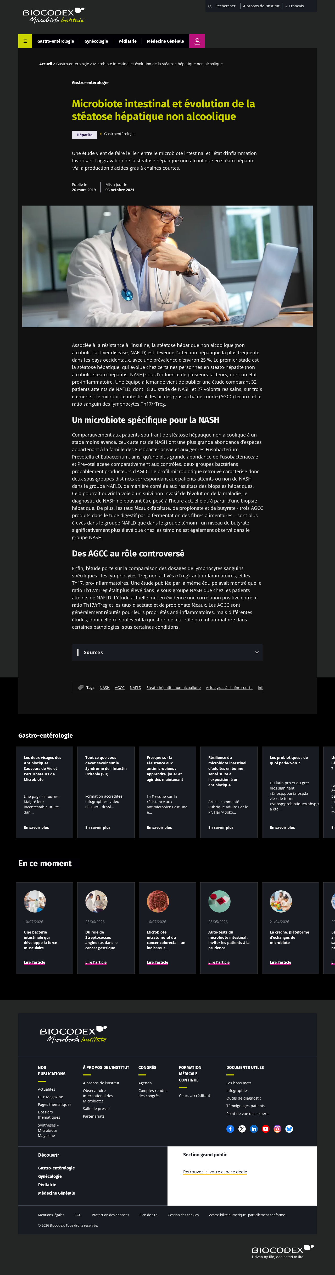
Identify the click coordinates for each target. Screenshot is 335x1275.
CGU (78, 1214)
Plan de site (148, 1214)
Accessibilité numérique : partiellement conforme (247, 1214)
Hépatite (84, 134)
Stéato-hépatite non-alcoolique (174, 687)
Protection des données (110, 1214)
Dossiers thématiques (49, 1115)
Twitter (242, 1129)
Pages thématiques (54, 1104)
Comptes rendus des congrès (153, 1093)
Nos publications (51, 1070)
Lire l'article (34, 962)
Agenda (145, 1082)
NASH (105, 687)
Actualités (46, 1089)
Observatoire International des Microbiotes (98, 1095)
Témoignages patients (245, 1105)
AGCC (120, 687)
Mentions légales (51, 1214)
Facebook (230, 1129)
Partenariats (93, 1116)
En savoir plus (36, 827)
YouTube (266, 1129)
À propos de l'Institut (106, 1067)
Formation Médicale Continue (190, 1074)
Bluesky (289, 1129)
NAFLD (135, 687)
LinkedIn (254, 1129)
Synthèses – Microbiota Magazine (48, 1130)
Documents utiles (245, 1067)
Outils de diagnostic (243, 1098)
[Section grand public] (197, 41)
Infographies (237, 1090)
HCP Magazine (50, 1096)
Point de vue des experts (248, 1113)
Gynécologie (96, 41)
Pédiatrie (128, 41)
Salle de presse (96, 1108)
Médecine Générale (165, 41)
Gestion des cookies (183, 1214)
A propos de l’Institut (261, 5)
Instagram (277, 1129)
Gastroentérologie (120, 133)
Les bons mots (239, 1082)
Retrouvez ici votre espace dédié (215, 1172)
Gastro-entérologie (55, 41)
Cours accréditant (194, 1095)
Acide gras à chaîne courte (229, 687)
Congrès (147, 1067)
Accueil (45, 63)
